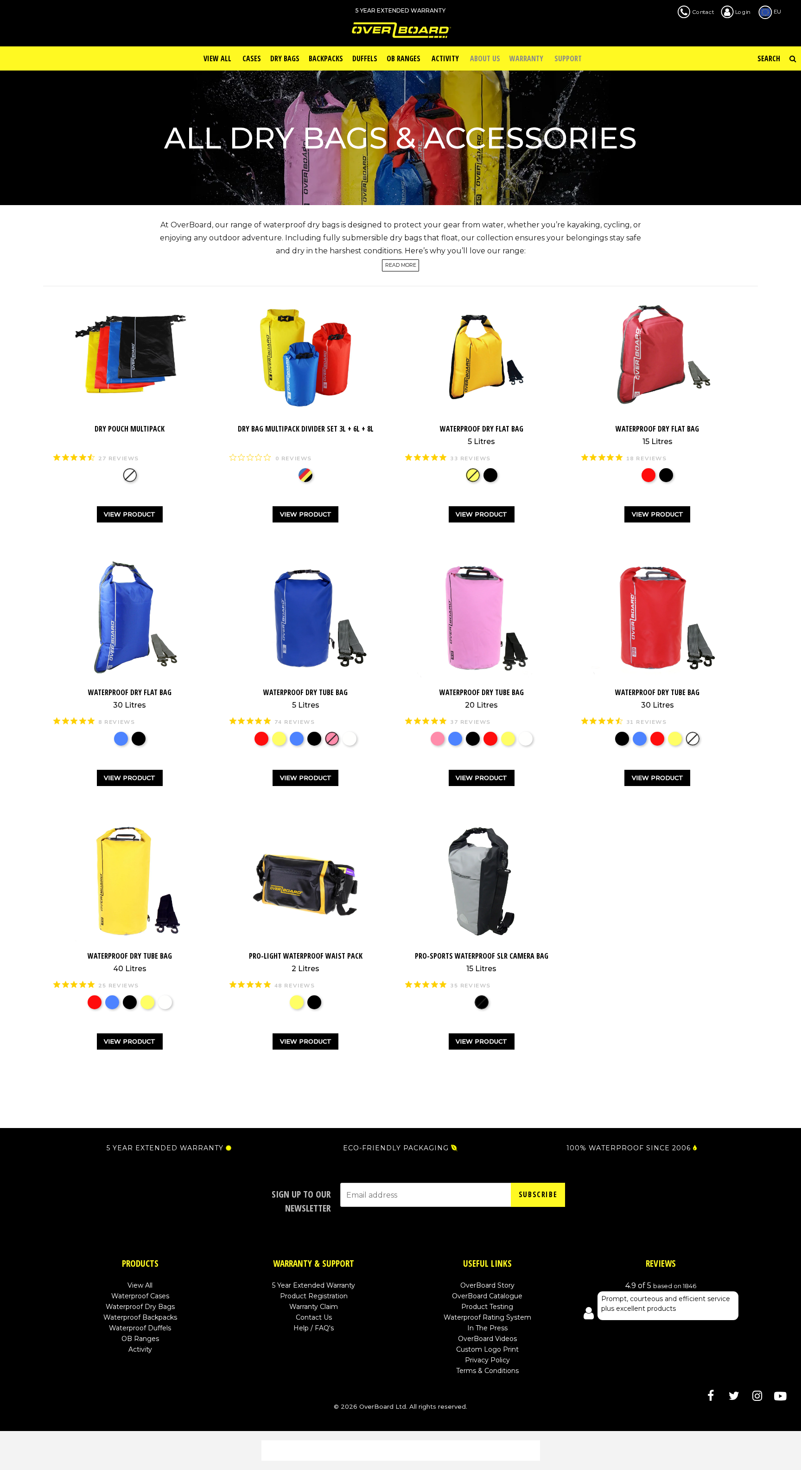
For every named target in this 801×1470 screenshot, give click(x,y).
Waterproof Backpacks (140, 1317)
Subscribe (538, 1194)
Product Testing (487, 1306)
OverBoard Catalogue (487, 1296)
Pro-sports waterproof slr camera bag (481, 962)
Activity (140, 1349)
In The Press (487, 1328)
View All (140, 1285)
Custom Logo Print (487, 1349)
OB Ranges (140, 1339)
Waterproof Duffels (140, 1328)
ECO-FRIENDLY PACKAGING (396, 1148)
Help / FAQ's (313, 1328)
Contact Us (314, 1317)
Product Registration (314, 1296)
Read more (400, 266)
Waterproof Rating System (487, 1317)
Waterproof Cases (140, 1296)
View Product (129, 514)
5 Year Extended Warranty (313, 1285)
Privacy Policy (487, 1360)
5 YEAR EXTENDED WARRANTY (165, 1148)
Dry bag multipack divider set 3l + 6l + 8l (306, 429)
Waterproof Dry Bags (140, 1306)
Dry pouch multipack (130, 429)
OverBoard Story (487, 1285)
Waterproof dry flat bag (481, 435)
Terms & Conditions (487, 1371)
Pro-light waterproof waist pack (305, 962)
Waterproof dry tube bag (305, 698)
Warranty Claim (313, 1306)
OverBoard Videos (487, 1339)
